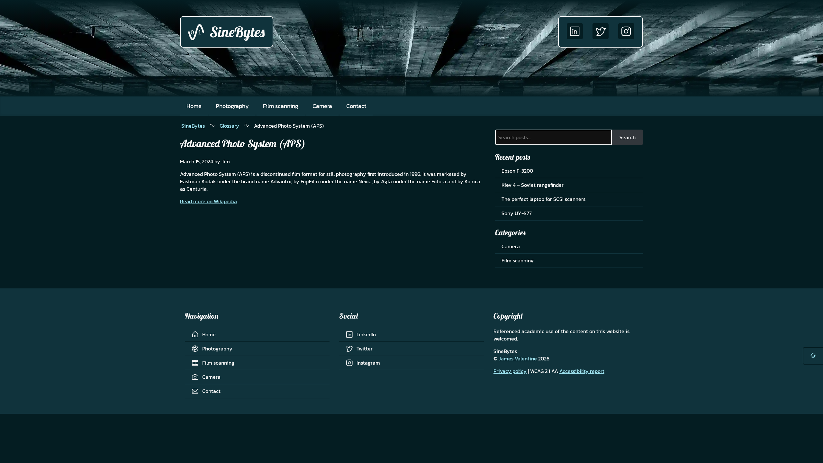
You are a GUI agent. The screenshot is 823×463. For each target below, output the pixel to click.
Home (194, 106)
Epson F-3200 (517, 171)
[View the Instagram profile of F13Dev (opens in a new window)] (626, 31)
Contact (356, 106)
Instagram (368, 363)
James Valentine (518, 358)
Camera (322, 106)
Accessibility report (581, 371)
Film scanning (280, 106)
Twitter (365, 348)
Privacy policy (510, 371)
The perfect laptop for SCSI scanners (543, 199)
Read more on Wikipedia (208, 201)
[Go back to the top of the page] (813, 356)
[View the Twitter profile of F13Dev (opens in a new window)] (600, 31)
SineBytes (193, 126)
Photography (232, 106)
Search (628, 137)
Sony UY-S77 (517, 213)
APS (243, 174)
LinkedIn (366, 334)
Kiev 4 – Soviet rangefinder (533, 185)
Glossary (229, 126)
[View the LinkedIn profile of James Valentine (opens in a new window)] (575, 31)
